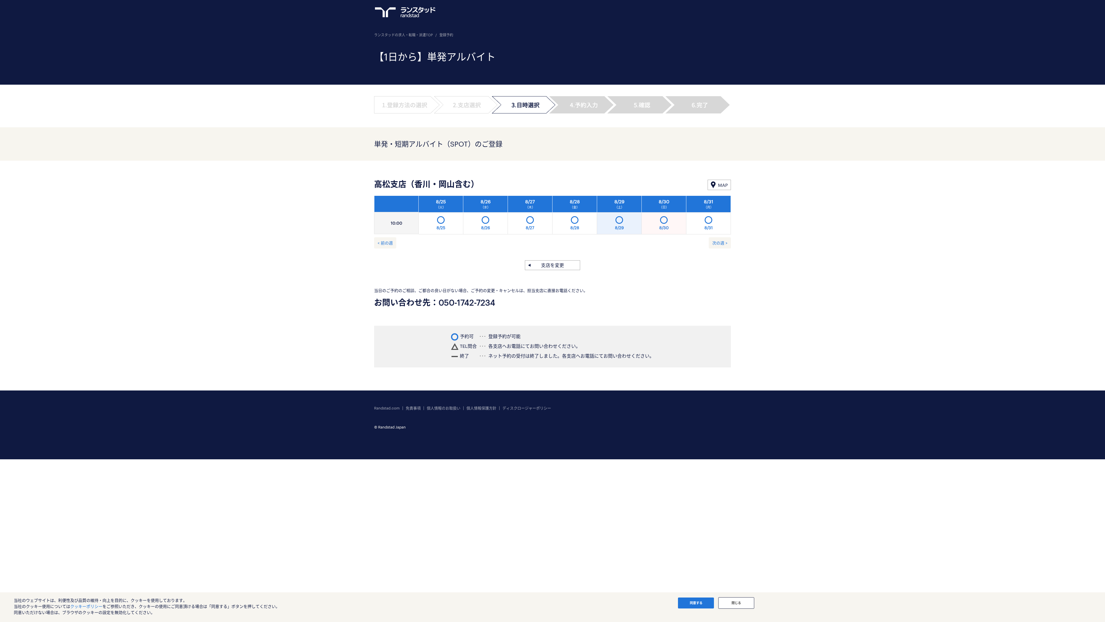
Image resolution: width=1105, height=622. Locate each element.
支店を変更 (552, 265)
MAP (723, 185)
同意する (696, 603)
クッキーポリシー (86, 606)
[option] (575, 216)
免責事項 (413, 408)
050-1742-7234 (467, 302)
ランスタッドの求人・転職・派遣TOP (403, 35)
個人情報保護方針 (481, 408)
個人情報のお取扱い (443, 408)
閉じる (736, 603)
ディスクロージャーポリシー (526, 408)
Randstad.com (387, 408)
